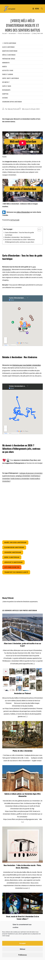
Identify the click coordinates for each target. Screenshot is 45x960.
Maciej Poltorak (13, 109)
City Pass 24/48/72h (11, 567)
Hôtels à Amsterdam (8, 55)
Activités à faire (7, 70)
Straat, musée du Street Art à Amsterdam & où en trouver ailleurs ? (22, 917)
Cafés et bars (6, 86)
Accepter (22, 943)
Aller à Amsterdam (8, 47)
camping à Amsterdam (22, 476)
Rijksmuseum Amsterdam (14, 547)
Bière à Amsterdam (11, 557)
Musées (4, 66)
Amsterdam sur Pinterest (22, 693)
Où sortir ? (6, 82)
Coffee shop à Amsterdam (10, 78)
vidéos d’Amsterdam (23, 212)
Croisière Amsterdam (12, 552)
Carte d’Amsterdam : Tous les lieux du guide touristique (19, 234)
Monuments (6, 63)
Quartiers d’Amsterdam (9, 51)
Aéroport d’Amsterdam (13, 562)
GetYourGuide (14, 220)
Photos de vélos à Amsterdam (22, 751)
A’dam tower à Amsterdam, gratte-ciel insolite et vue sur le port (22, 644)
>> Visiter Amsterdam (9, 43)
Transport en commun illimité (16, 572)
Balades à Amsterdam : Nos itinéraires (17, 237)
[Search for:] (41, 8)
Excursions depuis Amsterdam (12, 102)
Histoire (5, 98)
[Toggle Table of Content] (38, 229)
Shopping (5, 94)
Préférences (22, 955)
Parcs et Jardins (7, 74)
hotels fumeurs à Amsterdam (20, 478)
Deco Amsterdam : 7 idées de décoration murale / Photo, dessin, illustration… (22, 866)
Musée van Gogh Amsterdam (15, 542)
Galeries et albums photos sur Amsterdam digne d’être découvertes (22, 795)
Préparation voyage (8, 59)
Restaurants (6, 90)
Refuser (22, 949)
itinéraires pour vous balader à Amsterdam (26, 365)
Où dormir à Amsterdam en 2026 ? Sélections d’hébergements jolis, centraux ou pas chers (20, 241)
